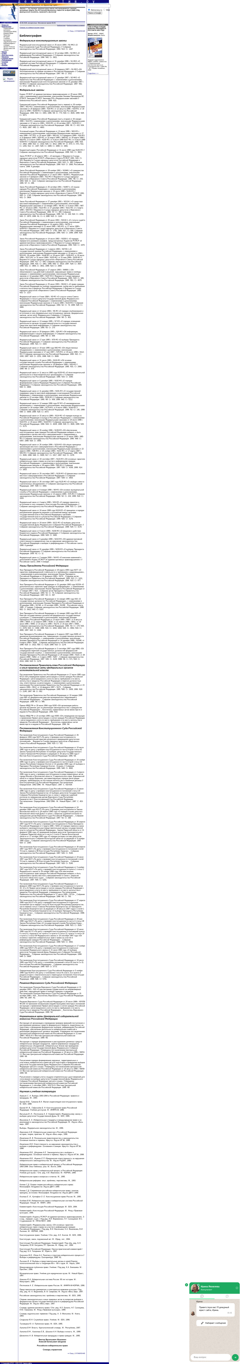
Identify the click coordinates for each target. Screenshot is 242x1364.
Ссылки (5, 62)
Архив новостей (9, 48)
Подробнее (93, 73)
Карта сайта (27, 1363)
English (5, 65)
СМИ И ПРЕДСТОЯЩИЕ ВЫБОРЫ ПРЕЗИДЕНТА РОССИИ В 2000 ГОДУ (97, 28)
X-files (4, 53)
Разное (6, 50)
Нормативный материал (8, 29)
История (7, 36)
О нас (4, 63)
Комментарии (8, 33)
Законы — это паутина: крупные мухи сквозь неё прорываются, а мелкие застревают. (50, 10)
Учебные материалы (7, 39)
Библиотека (6, 26)
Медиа (4, 52)
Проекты (5, 57)
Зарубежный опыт (10, 42)
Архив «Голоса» (9, 47)
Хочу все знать (7, 55)
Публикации (6, 60)
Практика (7, 35)
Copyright (6, 1363)
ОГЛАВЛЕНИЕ (80, 31)
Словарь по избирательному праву (32, 27)
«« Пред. (71, 31)
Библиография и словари (9, 44)
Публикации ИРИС (10, 31)
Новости (5, 25)
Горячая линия (7, 58)
